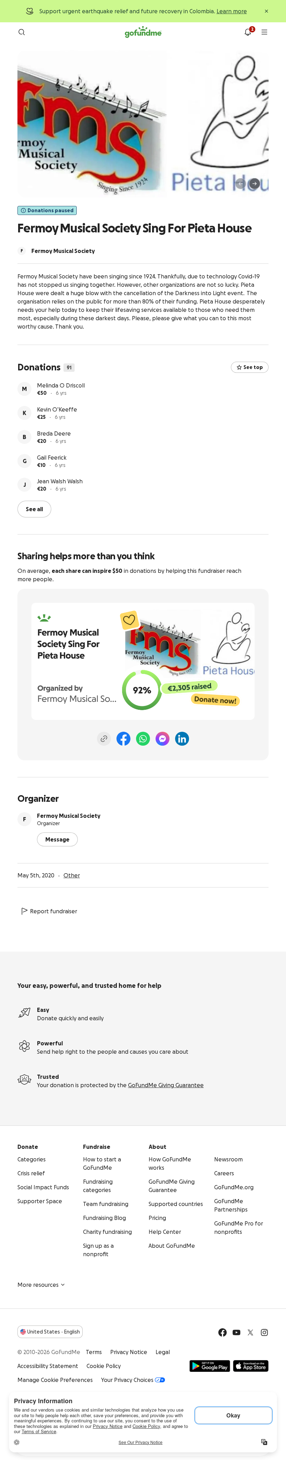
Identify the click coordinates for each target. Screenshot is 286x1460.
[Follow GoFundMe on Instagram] (264, 1332)
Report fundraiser (53, 911)
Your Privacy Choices (127, 1380)
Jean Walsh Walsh (60, 481)
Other (71, 875)
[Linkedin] (182, 738)
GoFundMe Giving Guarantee (166, 1085)
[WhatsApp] (143, 738)
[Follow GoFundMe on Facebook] (222, 1332)
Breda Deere (54, 433)
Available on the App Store (251, 1366)
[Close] (266, 11)
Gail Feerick (52, 457)
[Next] (254, 183)
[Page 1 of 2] (30, 187)
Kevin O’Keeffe (57, 409)
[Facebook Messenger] (163, 738)
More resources (38, 1285)
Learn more (232, 11)
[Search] (22, 32)
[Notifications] (248, 32)
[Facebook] (123, 738)
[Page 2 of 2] (37, 187)
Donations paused (51, 210)
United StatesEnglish (53, 1332)
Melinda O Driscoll (61, 385)
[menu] (264, 32)
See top (253, 367)
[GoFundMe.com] (143, 32)
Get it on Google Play (209, 1366)
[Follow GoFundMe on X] (250, 1332)
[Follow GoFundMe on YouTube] (236, 1332)
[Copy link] (104, 738)
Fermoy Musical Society (68, 816)
